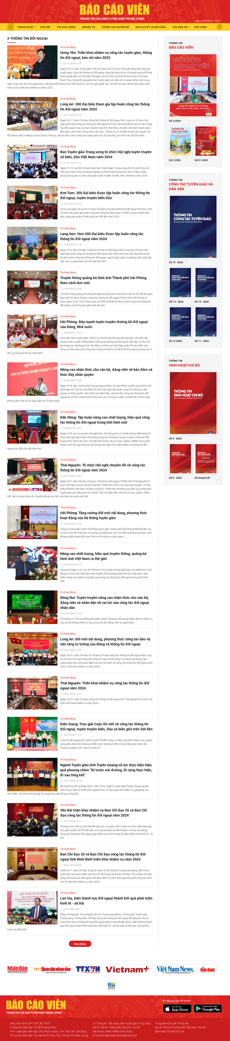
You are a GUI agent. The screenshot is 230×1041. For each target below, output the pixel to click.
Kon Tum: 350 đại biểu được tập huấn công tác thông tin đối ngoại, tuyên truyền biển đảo (105, 195)
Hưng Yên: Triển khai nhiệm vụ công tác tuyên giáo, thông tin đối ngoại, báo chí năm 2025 (106, 55)
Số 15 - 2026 (176, 262)
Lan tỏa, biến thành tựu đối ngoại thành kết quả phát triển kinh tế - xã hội (106, 900)
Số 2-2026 (175, 160)
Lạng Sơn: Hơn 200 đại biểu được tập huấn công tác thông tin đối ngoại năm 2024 (101, 236)
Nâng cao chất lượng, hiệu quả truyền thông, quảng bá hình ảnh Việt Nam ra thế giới (103, 556)
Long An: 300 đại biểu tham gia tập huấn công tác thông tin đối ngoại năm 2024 (105, 106)
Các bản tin (180, 27)
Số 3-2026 (175, 120)
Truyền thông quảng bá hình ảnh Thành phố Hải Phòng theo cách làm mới (103, 280)
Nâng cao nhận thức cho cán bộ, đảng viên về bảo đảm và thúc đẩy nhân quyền (106, 372)
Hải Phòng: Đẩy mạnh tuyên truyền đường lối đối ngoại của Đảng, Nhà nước (104, 324)
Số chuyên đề (202, 477)
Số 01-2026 (201, 160)
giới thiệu (200, 27)
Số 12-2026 (175, 341)
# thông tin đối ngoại (27, 38)
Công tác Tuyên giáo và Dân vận (191, 184)
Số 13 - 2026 (202, 301)
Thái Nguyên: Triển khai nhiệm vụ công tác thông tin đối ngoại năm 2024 (104, 685)
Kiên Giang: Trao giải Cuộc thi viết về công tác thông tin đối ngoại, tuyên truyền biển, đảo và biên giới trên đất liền (106, 726)
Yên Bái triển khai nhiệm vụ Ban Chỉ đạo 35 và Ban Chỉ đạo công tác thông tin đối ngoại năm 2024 (103, 812)
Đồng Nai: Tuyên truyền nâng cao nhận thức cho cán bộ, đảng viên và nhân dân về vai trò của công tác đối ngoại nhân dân (104, 602)
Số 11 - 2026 (202, 341)
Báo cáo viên (181, 46)
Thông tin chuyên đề (115, 27)
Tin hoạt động (66, 27)
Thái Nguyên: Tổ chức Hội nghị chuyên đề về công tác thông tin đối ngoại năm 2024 (102, 467)
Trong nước (25, 27)
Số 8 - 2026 (175, 477)
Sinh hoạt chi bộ (184, 363)
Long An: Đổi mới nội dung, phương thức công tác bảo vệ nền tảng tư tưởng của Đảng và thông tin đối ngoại (105, 641)
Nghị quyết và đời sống (150, 27)
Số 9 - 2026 (175, 438)
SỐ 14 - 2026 (176, 301)
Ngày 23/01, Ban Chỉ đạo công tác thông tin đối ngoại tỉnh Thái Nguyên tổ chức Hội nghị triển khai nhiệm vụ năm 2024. (106, 701)
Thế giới (45, 27)
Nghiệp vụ (88, 27)
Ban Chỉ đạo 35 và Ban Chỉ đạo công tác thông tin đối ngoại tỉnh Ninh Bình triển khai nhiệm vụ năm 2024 (103, 856)
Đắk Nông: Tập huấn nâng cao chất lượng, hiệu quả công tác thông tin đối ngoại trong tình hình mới (105, 420)
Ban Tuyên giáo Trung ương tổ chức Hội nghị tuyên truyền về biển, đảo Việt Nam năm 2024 (105, 154)
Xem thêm (80, 944)
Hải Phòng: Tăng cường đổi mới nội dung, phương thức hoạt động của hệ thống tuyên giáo (103, 515)
